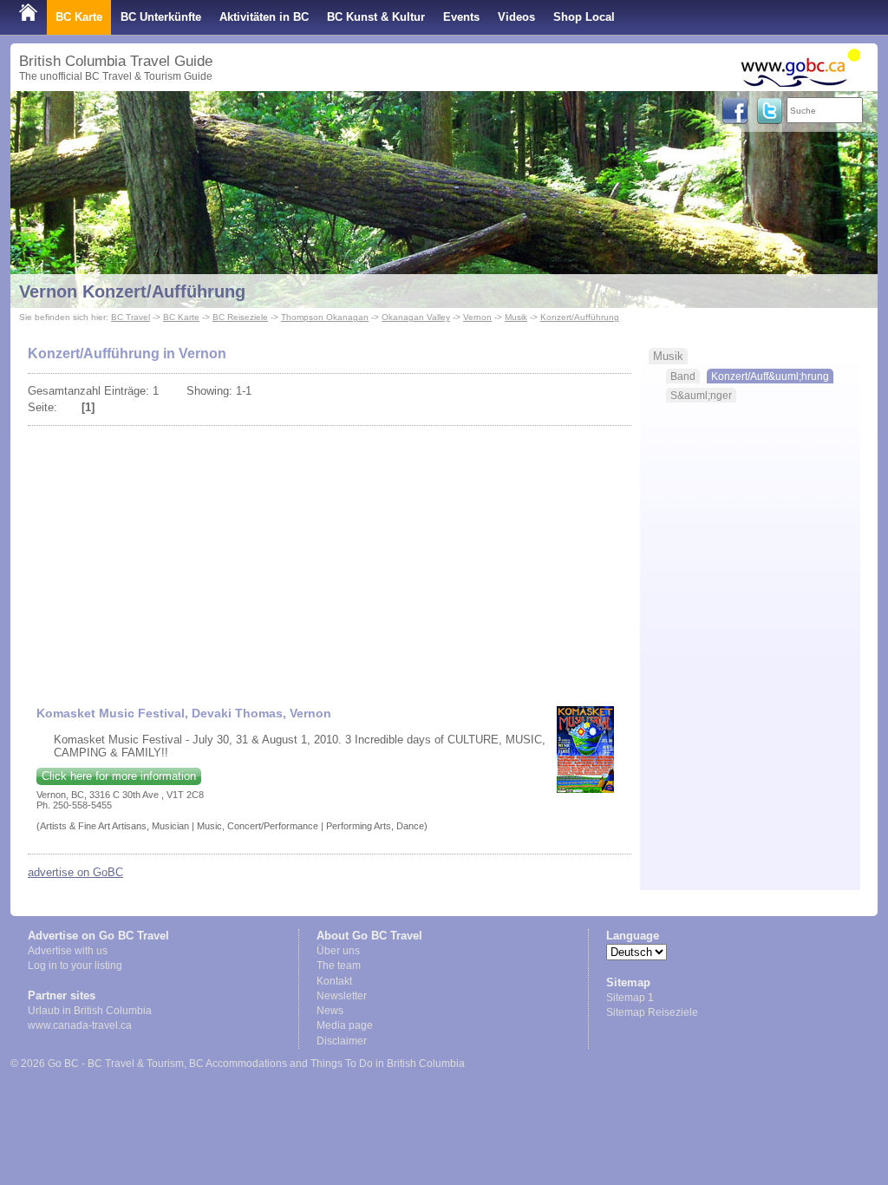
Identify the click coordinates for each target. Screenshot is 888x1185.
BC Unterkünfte (161, 16)
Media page (345, 1025)
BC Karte (79, 16)
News (330, 1010)
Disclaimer (342, 1041)
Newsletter (342, 996)
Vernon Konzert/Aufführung (132, 291)
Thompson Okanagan (325, 317)
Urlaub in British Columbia (90, 1010)
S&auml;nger (701, 395)
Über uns (338, 951)
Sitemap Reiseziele (652, 1012)
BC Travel (130, 317)
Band (682, 376)
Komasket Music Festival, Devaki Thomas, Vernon (183, 713)
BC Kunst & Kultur (376, 16)
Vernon (477, 317)
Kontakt (334, 981)
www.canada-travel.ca (80, 1025)
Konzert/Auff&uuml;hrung (770, 376)
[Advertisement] (330, 558)
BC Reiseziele (240, 317)
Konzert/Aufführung (579, 317)
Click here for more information (119, 775)
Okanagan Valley (416, 317)
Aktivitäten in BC (264, 16)
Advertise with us (68, 951)
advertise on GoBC (75, 872)
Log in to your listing (75, 965)
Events (461, 16)
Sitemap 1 (630, 997)
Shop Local (584, 16)
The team (339, 965)
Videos (516, 16)
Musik (516, 317)
